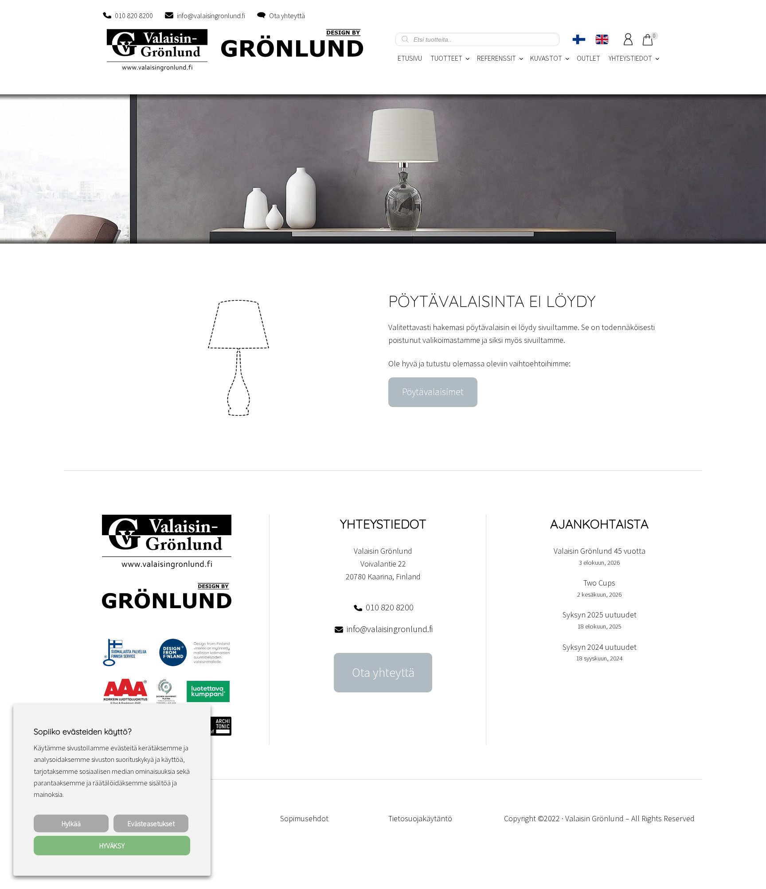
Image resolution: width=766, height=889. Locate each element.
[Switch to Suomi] (579, 39)
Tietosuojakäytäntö (420, 818)
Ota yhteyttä (287, 15)
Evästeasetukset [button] (151, 823)
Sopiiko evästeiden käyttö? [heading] (82, 731)
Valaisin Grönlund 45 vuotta (599, 551)
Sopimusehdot (304, 818)
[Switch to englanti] (602, 39)
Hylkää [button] (71, 823)
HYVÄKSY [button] (112, 845)
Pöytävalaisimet (433, 392)
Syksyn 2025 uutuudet (600, 614)
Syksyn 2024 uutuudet (600, 647)
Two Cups (599, 583)
